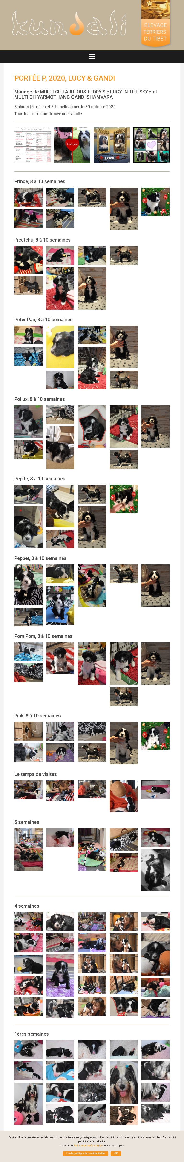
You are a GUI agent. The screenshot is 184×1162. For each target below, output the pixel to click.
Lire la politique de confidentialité (85, 1153)
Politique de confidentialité (88, 1145)
